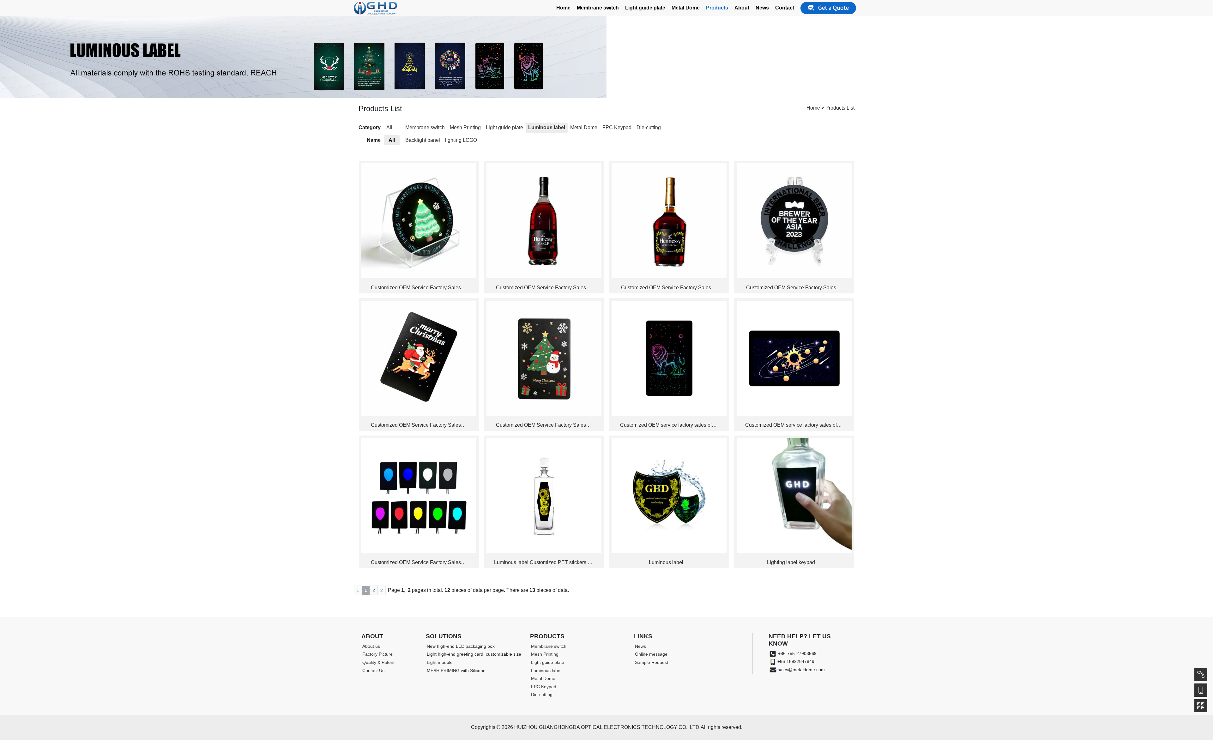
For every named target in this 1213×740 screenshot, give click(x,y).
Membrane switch (598, 7)
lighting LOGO (461, 140)
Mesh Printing (465, 127)
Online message (651, 654)
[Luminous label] (669, 495)
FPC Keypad (616, 127)
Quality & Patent (378, 662)
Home (563, 7)
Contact (784, 7)
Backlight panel (422, 140)
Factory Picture (377, 654)
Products (717, 7)
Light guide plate (645, 7)
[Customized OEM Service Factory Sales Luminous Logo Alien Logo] (418, 495)
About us (371, 646)
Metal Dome (686, 7)
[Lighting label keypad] (794, 495)
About (741, 7)
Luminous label (546, 127)
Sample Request (651, 662)
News (762, 7)
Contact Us (373, 670)
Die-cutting (649, 127)
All (389, 127)
